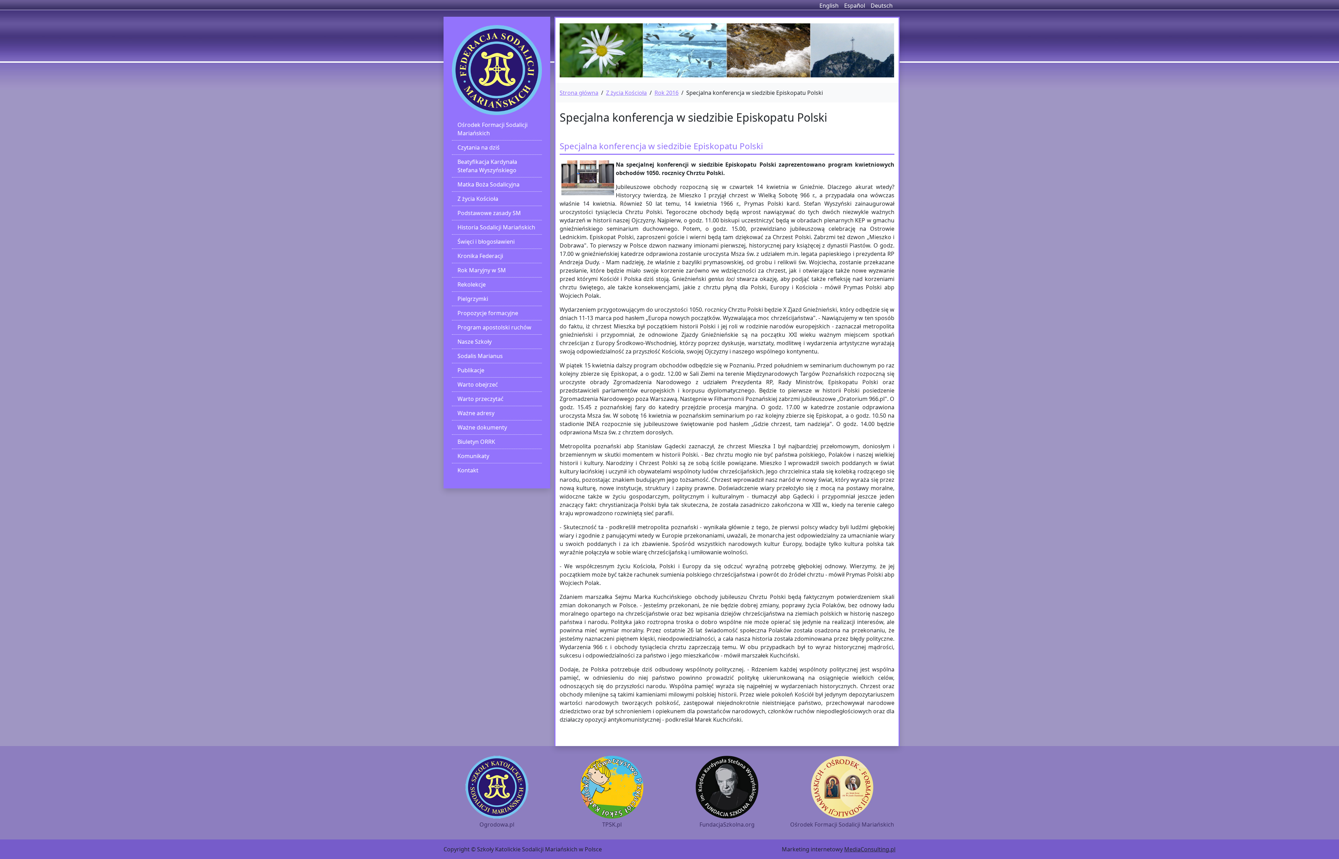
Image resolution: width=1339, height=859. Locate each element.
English (829, 5)
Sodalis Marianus (480, 356)
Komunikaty (473, 456)
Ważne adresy (475, 413)
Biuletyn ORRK (476, 442)
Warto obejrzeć (477, 384)
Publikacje (470, 370)
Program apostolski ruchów (494, 327)
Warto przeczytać (480, 399)
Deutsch (882, 5)
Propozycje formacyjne (487, 313)
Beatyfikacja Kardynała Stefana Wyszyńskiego (487, 166)
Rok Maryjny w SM (481, 270)
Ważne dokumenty (482, 427)
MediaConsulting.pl (869, 849)
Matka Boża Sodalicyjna (488, 184)
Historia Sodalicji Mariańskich (496, 227)
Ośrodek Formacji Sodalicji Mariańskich (492, 129)
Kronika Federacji (480, 256)
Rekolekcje (471, 284)
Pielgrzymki (472, 299)
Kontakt (467, 470)
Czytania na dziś (478, 147)
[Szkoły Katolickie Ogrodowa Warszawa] (497, 70)
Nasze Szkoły (474, 341)
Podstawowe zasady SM (489, 213)
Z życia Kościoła (477, 199)
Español (854, 5)
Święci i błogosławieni (486, 241)
